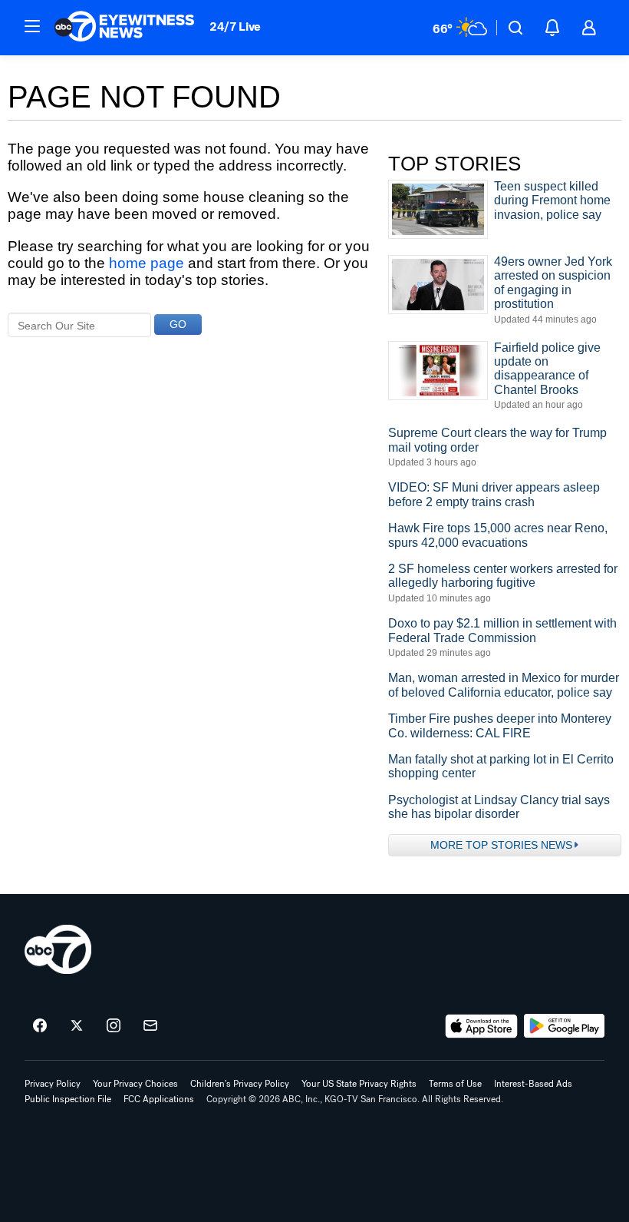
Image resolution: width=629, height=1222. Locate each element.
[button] (32, 26)
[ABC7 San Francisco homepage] (124, 28)
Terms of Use (455, 1083)
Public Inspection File (68, 1099)
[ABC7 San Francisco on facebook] (40, 1026)
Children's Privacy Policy (239, 1083)
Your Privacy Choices (135, 1083)
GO (178, 324)
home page (146, 263)
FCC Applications (158, 1099)
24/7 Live (235, 26)
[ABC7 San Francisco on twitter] (76, 1026)
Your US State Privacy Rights (359, 1083)
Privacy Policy (53, 1083)
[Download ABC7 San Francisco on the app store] (482, 1026)
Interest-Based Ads (533, 1083)
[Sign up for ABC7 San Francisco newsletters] (150, 1026)
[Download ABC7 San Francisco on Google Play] (564, 1026)
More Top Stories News (501, 845)
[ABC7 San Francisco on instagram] (113, 1026)
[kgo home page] (58, 949)
